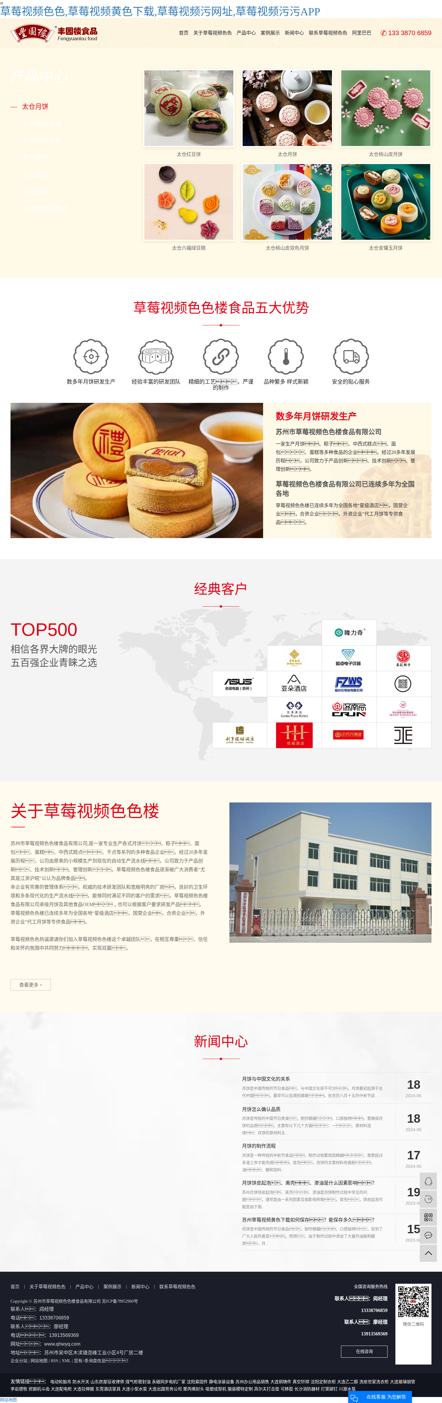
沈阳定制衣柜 (323, 1382)
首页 (184, 32)
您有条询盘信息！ (102, 1361)
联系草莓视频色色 (328, 32)
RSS (54, 1361)
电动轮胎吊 (60, 1382)
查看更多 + (30, 985)
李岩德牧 (19, 1389)
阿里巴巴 (361, 32)
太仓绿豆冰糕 (36, 140)
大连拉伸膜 (83, 1389)
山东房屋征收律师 (107, 1382)
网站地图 (39, 1361)
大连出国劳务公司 (165, 1389)
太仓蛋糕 (29, 191)
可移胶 (287, 1389)
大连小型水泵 (134, 1389)
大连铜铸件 (280, 1382)
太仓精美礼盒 (36, 123)
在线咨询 (364, 1351)
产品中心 (246, 32)
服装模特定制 (240, 1389)
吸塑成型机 (215, 1389)
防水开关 (80, 1382)
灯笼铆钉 (329, 1389)
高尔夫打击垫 (266, 1389)
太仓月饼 (29, 106)
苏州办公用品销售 (252, 1382)
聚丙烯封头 (193, 1389)
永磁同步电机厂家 (169, 1382)
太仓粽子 (29, 157)
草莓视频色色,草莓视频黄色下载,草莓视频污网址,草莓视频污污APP (160, 12)
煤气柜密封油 (138, 1382)
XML (66, 1361)
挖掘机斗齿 (39, 1389)
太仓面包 (29, 174)
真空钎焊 (301, 1382)
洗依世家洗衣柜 (374, 1382)
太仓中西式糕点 (39, 208)
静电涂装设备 (221, 1382)
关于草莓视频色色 (212, 32)
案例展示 (270, 32)
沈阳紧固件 (197, 1382)
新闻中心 (294, 32)
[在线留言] (428, 1235)
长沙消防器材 (307, 1389)
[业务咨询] (428, 1181)
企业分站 (19, 1361)
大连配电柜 (61, 1389)
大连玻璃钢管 (402, 1382)
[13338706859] (428, 1199)
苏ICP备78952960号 (120, 1301)
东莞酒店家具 (108, 1389)
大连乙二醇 (347, 1382)
